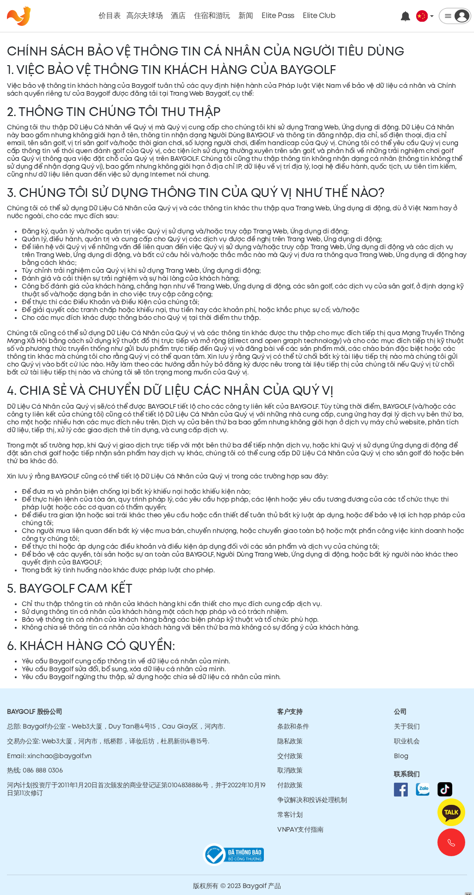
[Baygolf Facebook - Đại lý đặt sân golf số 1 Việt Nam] (401, 789)
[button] (425, 16)
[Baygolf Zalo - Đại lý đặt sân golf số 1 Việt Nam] (422, 789)
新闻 (245, 16)
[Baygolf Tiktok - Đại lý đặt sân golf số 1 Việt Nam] (444, 789)
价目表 (110, 16)
